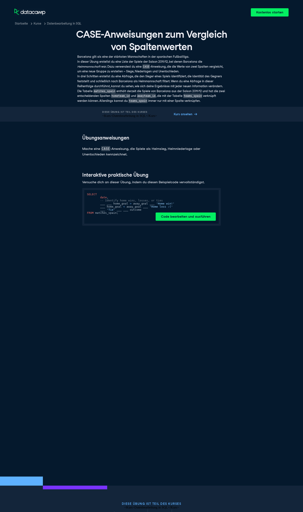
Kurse (37, 23)
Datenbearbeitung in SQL (64, 23)
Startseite (21, 23)
